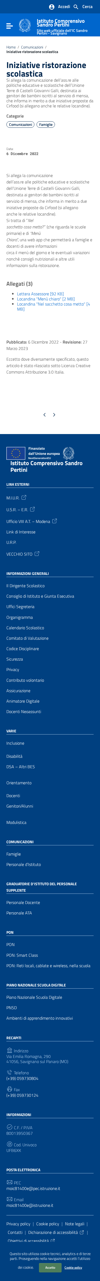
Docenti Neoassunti (23, 711)
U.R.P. (11, 542)
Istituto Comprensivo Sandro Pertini (62, 26)
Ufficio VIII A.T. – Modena (28, 521)
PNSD (11, 1007)
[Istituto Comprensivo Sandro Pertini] (24, 25)
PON (10, 944)
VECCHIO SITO (19, 554)
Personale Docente (23, 902)
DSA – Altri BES (20, 766)
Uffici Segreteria (20, 606)
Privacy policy (18, 1223)
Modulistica (16, 822)
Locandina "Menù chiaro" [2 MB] (46, 299)
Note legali (74, 1223)
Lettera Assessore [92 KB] (40, 294)
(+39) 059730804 (22, 1078)
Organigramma (19, 617)
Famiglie (46, 124)
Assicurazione (18, 690)
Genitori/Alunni (19, 806)
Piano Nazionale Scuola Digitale (34, 997)
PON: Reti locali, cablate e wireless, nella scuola (48, 965)
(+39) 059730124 (22, 1095)
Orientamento (18, 782)
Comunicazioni (32, 47)
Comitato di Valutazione (27, 638)
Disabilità (14, 756)
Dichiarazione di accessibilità (53, 1232)
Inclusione (15, 743)
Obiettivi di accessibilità (28, 1241)
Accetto (50, 1267)
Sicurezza (14, 659)
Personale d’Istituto (23, 864)
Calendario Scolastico (25, 627)
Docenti (13, 795)
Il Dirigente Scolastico (25, 585)
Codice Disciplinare (22, 648)
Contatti (15, 1232)
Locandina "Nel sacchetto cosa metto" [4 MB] (53, 306)
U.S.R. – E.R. (17, 509)
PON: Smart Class (22, 955)
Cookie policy (73, 1267)
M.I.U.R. (12, 497)
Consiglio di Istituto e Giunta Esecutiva (40, 596)
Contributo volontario (25, 680)
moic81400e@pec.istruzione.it (33, 1188)
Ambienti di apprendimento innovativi (39, 1018)
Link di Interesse (20, 531)
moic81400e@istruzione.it (29, 1205)
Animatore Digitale (22, 701)
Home (11, 47)
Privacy (12, 669)
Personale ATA (19, 912)
